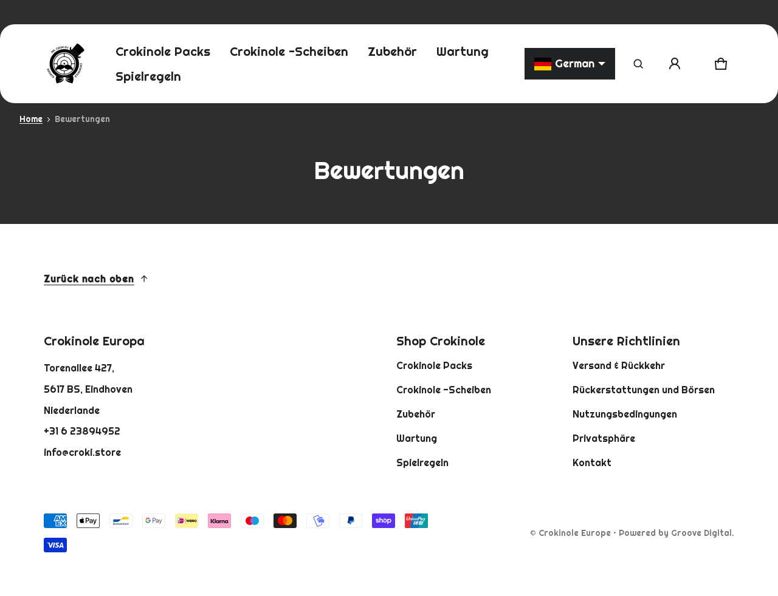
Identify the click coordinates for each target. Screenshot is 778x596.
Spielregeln (422, 462)
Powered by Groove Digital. (676, 533)
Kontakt (592, 462)
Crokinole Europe (575, 533)
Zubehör (415, 414)
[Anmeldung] (674, 63)
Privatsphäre (604, 438)
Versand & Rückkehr (619, 365)
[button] (638, 63)
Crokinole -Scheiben (443, 390)
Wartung (416, 438)
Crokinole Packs (434, 365)
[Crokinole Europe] (65, 63)
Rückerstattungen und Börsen (644, 390)
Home (31, 119)
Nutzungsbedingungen (625, 414)
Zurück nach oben (89, 279)
